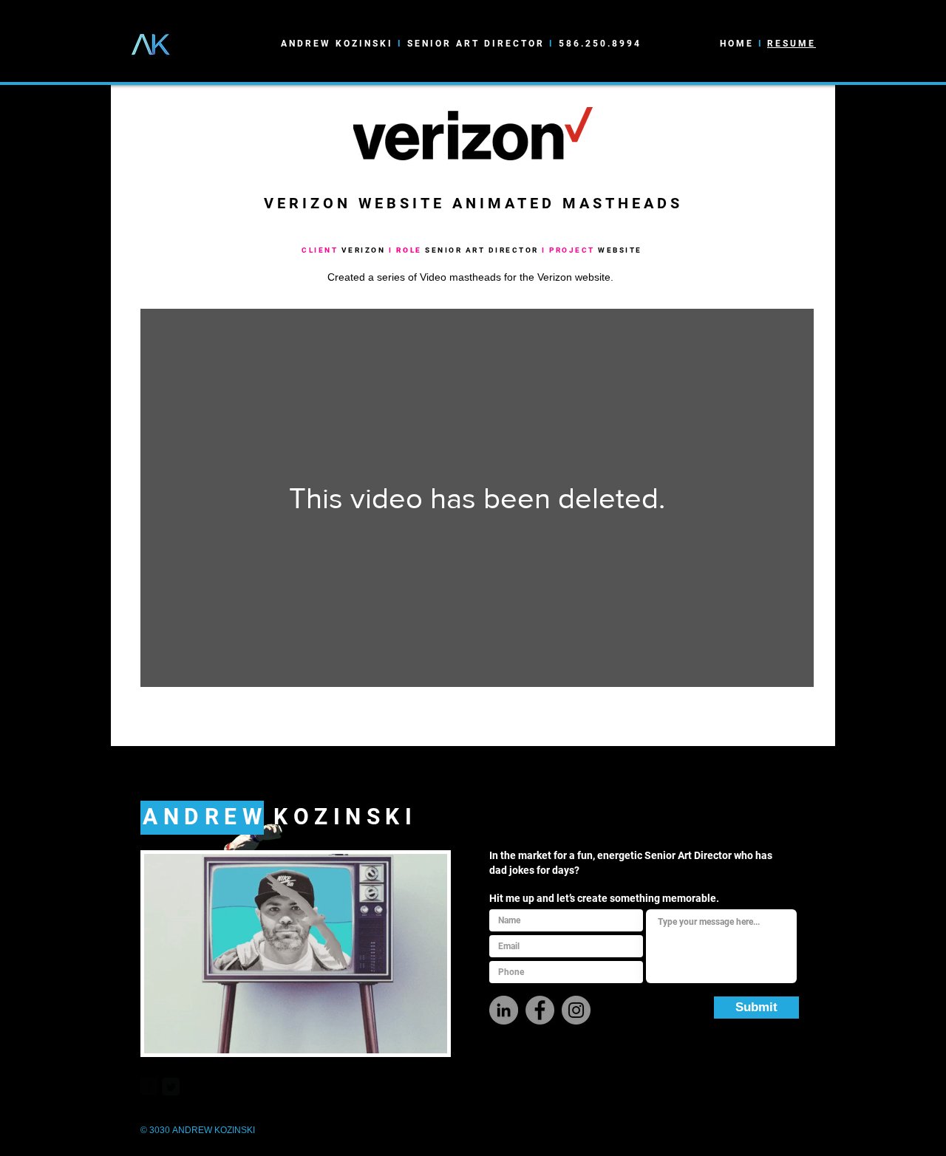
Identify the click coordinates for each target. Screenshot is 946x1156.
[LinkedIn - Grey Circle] (503, 1010)
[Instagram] (576, 1010)
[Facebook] (539, 1010)
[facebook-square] (149, 1086)
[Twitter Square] (171, 1086)
